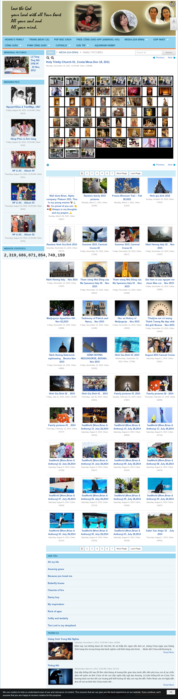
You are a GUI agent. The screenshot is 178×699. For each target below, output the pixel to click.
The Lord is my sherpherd (62, 625)
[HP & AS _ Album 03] (23, 191)
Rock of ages (55, 611)
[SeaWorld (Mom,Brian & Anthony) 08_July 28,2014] (160, 450)
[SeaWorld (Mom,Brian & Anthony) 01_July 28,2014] (127, 520)
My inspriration (56, 604)
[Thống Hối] (60, 677)
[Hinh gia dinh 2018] (160, 185)
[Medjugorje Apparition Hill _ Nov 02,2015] (62, 308)
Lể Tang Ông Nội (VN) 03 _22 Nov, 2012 (35, 63)
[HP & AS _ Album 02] (23, 223)
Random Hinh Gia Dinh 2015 (62, 244)
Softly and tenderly (58, 618)
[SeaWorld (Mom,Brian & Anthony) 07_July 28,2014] (62, 485)
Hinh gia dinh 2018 (160, 195)
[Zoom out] (52, 57)
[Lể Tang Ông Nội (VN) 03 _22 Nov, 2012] (17, 65)
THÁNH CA (53, 633)
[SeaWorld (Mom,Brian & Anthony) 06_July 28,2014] (95, 485)
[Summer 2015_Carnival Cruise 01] (127, 234)
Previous (160, 57)
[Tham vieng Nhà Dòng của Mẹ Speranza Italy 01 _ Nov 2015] (127, 269)
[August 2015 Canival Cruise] (160, 344)
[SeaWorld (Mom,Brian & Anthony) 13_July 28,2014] (160, 415)
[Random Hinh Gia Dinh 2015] (62, 234)
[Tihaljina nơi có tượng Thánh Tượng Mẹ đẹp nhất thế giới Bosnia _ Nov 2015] (160, 308)
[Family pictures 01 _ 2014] (62, 415)
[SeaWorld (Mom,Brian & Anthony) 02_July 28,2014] (95, 520)
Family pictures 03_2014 (127, 393)
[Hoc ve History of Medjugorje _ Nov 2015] (127, 308)
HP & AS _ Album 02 (23, 234)
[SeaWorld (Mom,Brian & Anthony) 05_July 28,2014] (127, 485)
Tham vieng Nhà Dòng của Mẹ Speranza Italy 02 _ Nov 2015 (94, 283)
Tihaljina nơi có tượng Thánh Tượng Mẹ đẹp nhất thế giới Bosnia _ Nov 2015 (159, 321)
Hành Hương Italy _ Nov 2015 (62, 279)
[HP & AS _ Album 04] (23, 159)
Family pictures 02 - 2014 (160, 393)
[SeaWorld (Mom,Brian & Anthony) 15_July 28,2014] (95, 415)
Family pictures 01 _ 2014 (61, 425)
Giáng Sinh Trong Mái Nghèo (63, 639)
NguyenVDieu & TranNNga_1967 (23, 107)
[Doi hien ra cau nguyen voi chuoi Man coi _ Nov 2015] (160, 269)
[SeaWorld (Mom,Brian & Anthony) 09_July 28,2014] (127, 450)
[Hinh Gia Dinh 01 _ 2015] (95, 383)
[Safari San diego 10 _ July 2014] (160, 520)
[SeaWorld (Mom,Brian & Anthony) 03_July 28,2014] (62, 520)
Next (170, 57)
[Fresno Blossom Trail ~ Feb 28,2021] (127, 185)
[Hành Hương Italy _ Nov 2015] (62, 269)
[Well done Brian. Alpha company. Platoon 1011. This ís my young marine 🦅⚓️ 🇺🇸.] (62, 185)
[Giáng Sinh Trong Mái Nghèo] (60, 651)
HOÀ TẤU (52, 556)
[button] (136, 39)
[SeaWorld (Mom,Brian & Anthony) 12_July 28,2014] (62, 450)
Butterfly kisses (56, 583)
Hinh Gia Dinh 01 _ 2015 (95, 393)
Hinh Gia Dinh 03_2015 (127, 355)
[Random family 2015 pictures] (95, 185)
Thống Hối (53, 665)
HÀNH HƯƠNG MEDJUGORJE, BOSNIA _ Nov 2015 (94, 358)
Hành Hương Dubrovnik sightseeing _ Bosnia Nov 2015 (62, 358)
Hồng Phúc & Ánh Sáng (23, 139)
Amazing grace (56, 569)
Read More (168, 652)
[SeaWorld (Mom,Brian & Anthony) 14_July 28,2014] (127, 415)
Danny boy (53, 597)
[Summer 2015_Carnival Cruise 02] (95, 234)
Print (48, 165)
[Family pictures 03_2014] (127, 383)
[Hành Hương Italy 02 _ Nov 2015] (160, 234)
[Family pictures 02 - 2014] (160, 383)
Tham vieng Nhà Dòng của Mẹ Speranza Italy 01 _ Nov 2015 (127, 283)
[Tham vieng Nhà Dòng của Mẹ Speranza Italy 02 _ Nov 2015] (95, 269)
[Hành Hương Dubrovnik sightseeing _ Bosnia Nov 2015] (62, 344)
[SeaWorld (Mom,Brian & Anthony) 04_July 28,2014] (160, 485)
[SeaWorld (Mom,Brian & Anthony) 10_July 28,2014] (95, 450)
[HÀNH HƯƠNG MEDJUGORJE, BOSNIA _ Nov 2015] (95, 344)
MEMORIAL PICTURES (15, 52)
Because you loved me (60, 576)
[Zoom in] (48, 57)
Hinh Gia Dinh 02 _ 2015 (62, 393)
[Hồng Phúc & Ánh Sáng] (23, 127)
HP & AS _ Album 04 (23, 170)
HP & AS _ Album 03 (23, 202)
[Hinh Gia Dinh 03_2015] (127, 344)
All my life (53, 562)
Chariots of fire (56, 590)
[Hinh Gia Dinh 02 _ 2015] (62, 383)
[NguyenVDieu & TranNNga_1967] (23, 95)
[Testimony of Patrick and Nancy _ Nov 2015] (95, 308)
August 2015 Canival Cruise (160, 355)
